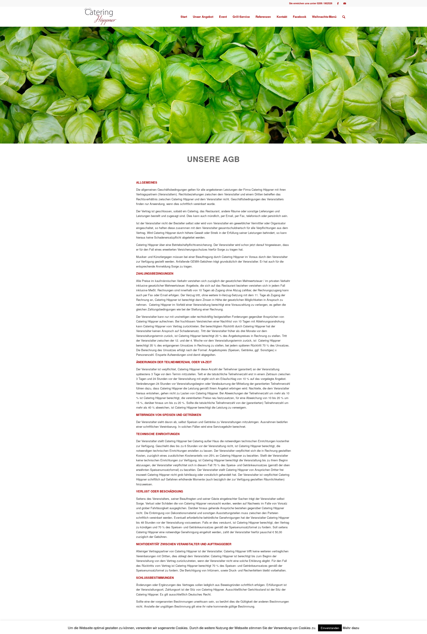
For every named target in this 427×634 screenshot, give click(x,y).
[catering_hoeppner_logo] (100, 16)
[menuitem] (184, 16)
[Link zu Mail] (344, 3)
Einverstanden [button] (330, 628)
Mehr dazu (351, 627)
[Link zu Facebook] (338, 3)
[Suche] (343, 16)
